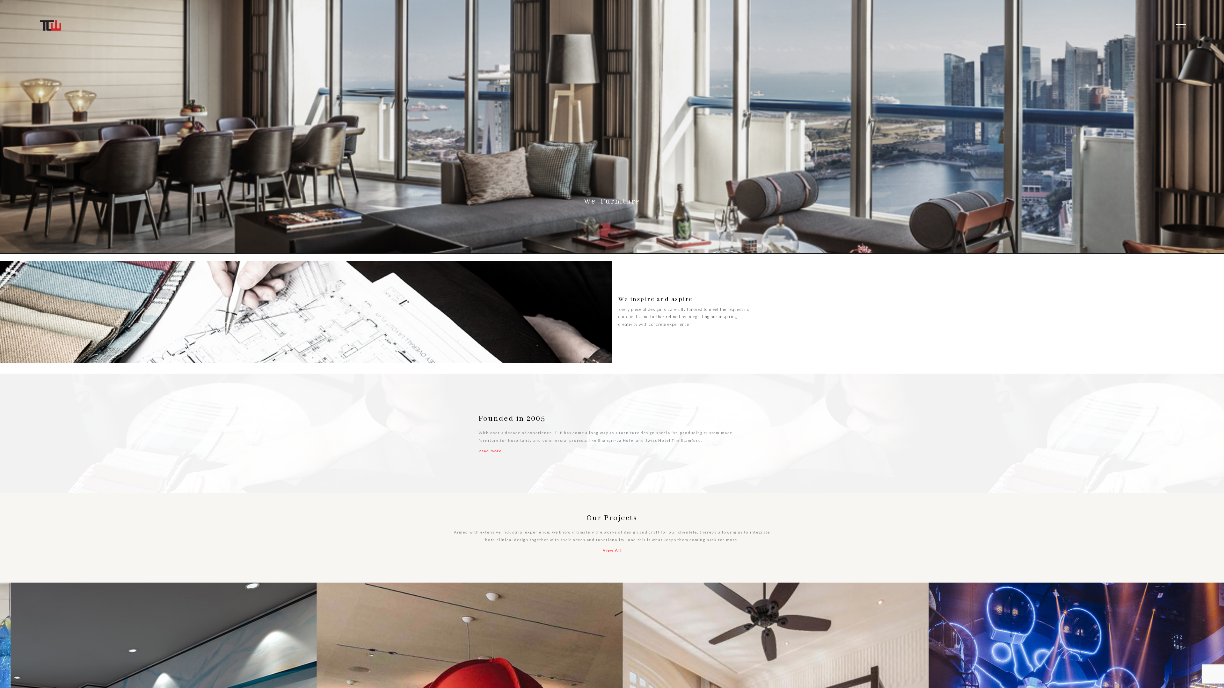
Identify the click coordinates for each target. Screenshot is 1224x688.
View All (612, 550)
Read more (490, 450)
